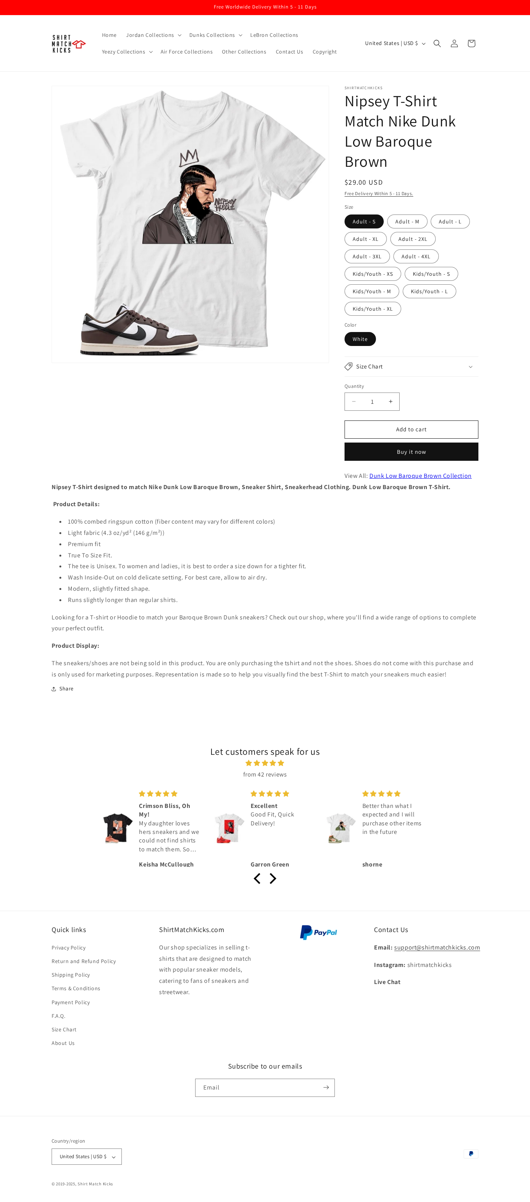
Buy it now (411, 451)
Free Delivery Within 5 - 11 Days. (379, 193)
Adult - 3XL (367, 256)
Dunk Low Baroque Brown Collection (420, 476)
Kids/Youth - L (429, 291)
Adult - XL (366, 238)
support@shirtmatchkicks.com (437, 947)
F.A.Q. (59, 1015)
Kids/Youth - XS (373, 273)
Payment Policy (71, 1001)
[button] (153, 35)
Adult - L (450, 221)
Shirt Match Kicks (95, 1184)
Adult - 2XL (413, 238)
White (360, 339)
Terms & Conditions (76, 988)
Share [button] (66, 688)
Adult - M (407, 221)
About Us (63, 1042)
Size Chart (64, 1029)
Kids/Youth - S (431, 273)
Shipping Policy (71, 974)
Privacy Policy (68, 947)
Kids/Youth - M (372, 291)
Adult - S (364, 221)
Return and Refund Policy (84, 960)
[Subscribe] (325, 1087)
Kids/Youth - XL (373, 308)
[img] (265, 763)
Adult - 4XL (416, 256)
